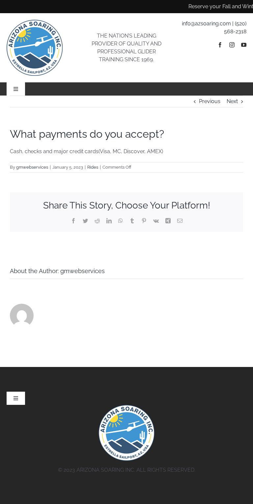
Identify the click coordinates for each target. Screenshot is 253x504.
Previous (209, 101)
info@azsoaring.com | (208, 23)
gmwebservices (32, 167)
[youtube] (243, 44)
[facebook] (220, 44)
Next (232, 101)
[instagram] (232, 44)
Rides (92, 167)
